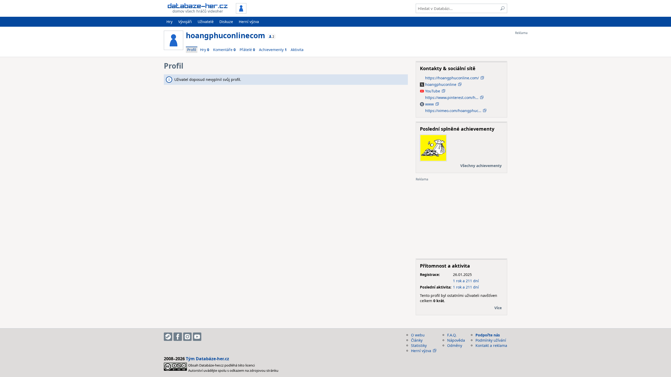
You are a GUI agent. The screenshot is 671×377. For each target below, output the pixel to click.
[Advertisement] (536, 113)
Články (417, 340)
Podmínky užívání (490, 340)
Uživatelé (206, 21)
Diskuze (226, 21)
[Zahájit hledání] (502, 8)
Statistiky (419, 345)
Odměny (454, 345)
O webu (418, 334)
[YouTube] (197, 336)
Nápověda (456, 340)
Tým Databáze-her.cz (207, 359)
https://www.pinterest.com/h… (451, 97)
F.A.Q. (452, 334)
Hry (169, 21)
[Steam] (168, 336)
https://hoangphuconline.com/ (452, 77)
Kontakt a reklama (491, 345)
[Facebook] (178, 336)
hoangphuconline (440, 84)
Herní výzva (249, 21)
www (430, 104)
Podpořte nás (487, 334)
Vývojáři (185, 21)
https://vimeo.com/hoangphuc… (453, 110)
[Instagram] (187, 336)
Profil (191, 49)
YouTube (432, 90)
